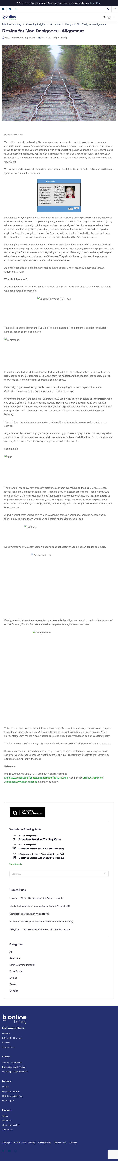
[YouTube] (10, 9)
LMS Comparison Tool (12, 1095)
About (5, 1115)
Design (55, 37)
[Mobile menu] (114, 17)
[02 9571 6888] (109, 9)
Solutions (6, 1120)
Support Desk (8, 1047)
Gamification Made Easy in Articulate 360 (29, 913)
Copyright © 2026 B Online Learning (18, 1142)
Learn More (95, 3)
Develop (64, 37)
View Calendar (15, 864)
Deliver (13, 977)
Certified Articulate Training (14, 1067)
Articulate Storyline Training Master (40, 839)
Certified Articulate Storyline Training (41, 857)
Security (6, 1042)
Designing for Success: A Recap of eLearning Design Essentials (39, 929)
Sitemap (73, 1142)
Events (5, 1086)
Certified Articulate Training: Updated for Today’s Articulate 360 (39, 905)
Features (6, 1033)
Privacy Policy (44, 1142)
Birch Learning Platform (22, 964)
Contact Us (7, 1129)
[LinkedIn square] (3, 9)
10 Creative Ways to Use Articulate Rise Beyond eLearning (36, 898)
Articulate (46, 37)
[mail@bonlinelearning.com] (116, 9)
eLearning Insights (10, 1091)
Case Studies (16, 971)
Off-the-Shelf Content (11, 1038)
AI (10, 951)
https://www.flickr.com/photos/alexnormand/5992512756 (36, 777)
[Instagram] (16, 9)
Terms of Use (60, 1142)
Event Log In (8, 1100)
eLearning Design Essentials (15, 1071)
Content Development (12, 1062)
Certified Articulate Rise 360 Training (41, 848)
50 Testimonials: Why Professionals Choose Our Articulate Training (41, 921)
